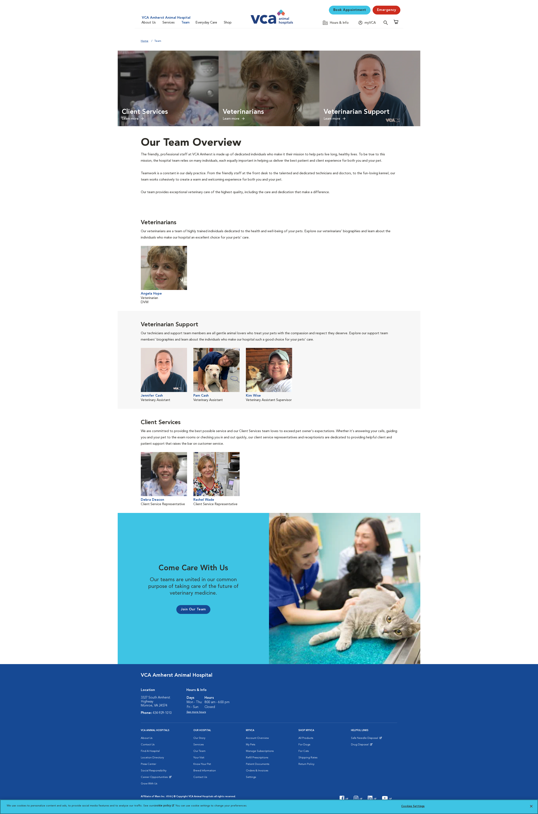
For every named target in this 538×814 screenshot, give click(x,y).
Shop (228, 22)
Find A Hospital (150, 751)
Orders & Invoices (257, 770)
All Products (305, 738)
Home (144, 41)
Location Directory (152, 757)
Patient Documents (257, 764)
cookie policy (163, 805)
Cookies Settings (413, 806)
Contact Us (147, 744)
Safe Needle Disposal (365, 739)
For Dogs (304, 744)
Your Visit (198, 757)
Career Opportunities (155, 778)
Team (185, 22)
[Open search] (386, 22)
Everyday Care (206, 22)
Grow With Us (149, 783)
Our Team (199, 751)
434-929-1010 (162, 713)
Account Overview (257, 738)
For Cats (303, 751)
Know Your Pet (202, 764)
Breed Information (204, 770)
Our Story (199, 738)
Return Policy (306, 764)
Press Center (148, 764)
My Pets (250, 744)
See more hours (196, 712)
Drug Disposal (361, 745)
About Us (148, 22)
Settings (251, 777)
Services (168, 22)
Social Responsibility (153, 770)
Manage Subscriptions (260, 751)
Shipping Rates (307, 757)
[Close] (531, 806)
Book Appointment (349, 10)
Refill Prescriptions (257, 757)
